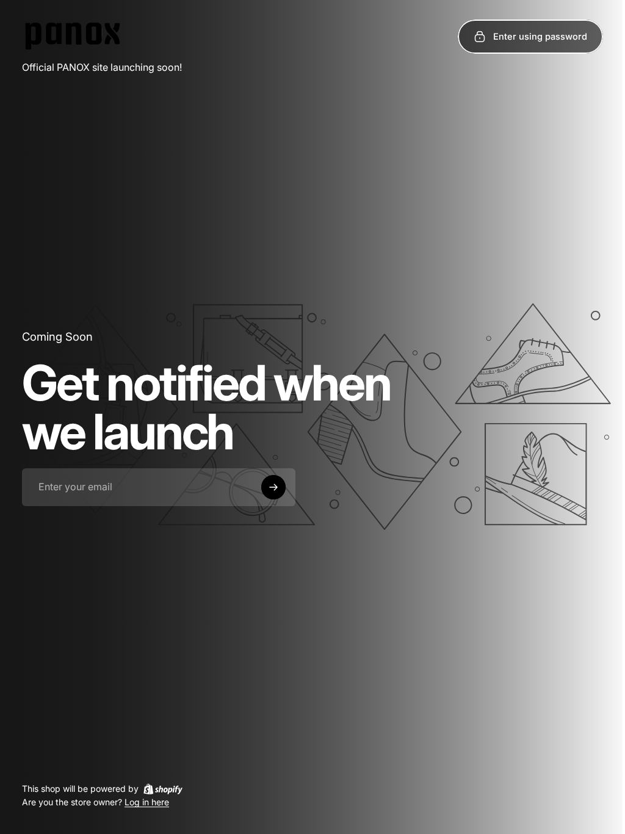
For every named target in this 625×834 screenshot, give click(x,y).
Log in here (147, 802)
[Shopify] (162, 788)
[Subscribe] (273, 487)
